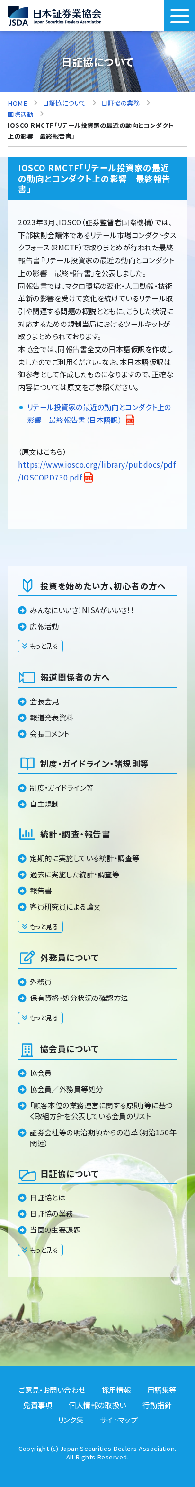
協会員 (41, 1072)
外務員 (41, 981)
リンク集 (71, 1419)
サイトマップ (119, 1419)
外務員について (69, 957)
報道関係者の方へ (75, 677)
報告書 (41, 890)
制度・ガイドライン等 (62, 787)
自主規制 (44, 803)
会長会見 (44, 701)
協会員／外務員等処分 (66, 1089)
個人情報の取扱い (97, 1405)
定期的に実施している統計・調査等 (84, 858)
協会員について (69, 1049)
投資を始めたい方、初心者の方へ (103, 586)
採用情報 (116, 1389)
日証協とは (47, 1197)
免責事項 (38, 1405)
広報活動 (44, 626)
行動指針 (157, 1405)
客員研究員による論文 (65, 906)
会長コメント (50, 733)
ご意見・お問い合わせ (52, 1389)
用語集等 (162, 1389)
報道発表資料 (52, 717)
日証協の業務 (51, 1213)
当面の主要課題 (55, 1229)
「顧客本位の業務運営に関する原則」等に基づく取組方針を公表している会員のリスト (101, 1110)
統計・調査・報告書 (75, 834)
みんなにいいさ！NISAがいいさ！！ (82, 609)
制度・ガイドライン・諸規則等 (94, 763)
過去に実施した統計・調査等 (74, 874)
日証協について (69, 1174)
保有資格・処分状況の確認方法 (79, 997)
